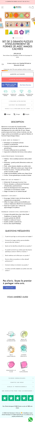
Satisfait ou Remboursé (17, 105)
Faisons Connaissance (17, 378)
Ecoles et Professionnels (17, 386)
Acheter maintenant (17, 79)
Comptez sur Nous (17, 382)
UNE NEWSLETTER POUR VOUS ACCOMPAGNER (17, 391)
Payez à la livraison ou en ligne (17, 108)
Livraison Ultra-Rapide (17, 101)
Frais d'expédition (14, 55)
